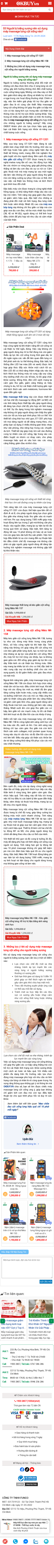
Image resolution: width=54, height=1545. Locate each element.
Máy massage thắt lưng (16, 397)
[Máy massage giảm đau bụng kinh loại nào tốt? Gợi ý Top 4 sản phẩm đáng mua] (13, 1309)
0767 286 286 (37, 1364)
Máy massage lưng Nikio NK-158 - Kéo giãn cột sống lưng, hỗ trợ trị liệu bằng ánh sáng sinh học (26, 921)
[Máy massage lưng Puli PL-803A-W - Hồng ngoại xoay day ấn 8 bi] (14, 1168)
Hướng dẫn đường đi (27, 1451)
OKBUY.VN (9, 1086)
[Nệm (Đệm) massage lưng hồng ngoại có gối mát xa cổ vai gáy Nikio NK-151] (40, 1213)
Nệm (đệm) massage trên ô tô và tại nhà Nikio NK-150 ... (14, 1230)
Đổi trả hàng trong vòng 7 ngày (27, 1437)
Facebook (21, 39)
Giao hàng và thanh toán (27, 1433)
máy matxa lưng (16, 818)
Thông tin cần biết (27, 1455)
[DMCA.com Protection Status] (27, 1484)
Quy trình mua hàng (27, 1442)
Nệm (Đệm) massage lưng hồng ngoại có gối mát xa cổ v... (41, 1230)
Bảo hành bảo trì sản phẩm (27, 1446)
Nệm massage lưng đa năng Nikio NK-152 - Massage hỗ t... (41, 1186)
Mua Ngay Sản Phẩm (17, 621)
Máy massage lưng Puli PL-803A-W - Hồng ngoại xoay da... (14, 1186)
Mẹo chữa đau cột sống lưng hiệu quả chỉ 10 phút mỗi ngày (28, 1106)
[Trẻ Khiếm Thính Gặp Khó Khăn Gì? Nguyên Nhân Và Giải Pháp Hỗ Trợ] (41, 1309)
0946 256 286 (37, 1381)
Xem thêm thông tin (27, 1144)
